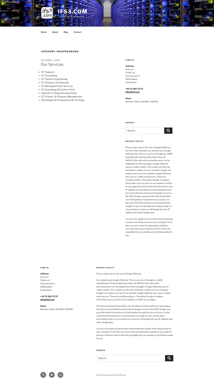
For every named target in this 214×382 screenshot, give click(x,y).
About (55, 32)
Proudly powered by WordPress (111, 375)
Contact (78, 32)
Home (44, 32)
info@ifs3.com (132, 92)
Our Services (52, 64)
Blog (66, 32)
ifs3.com (72, 11)
